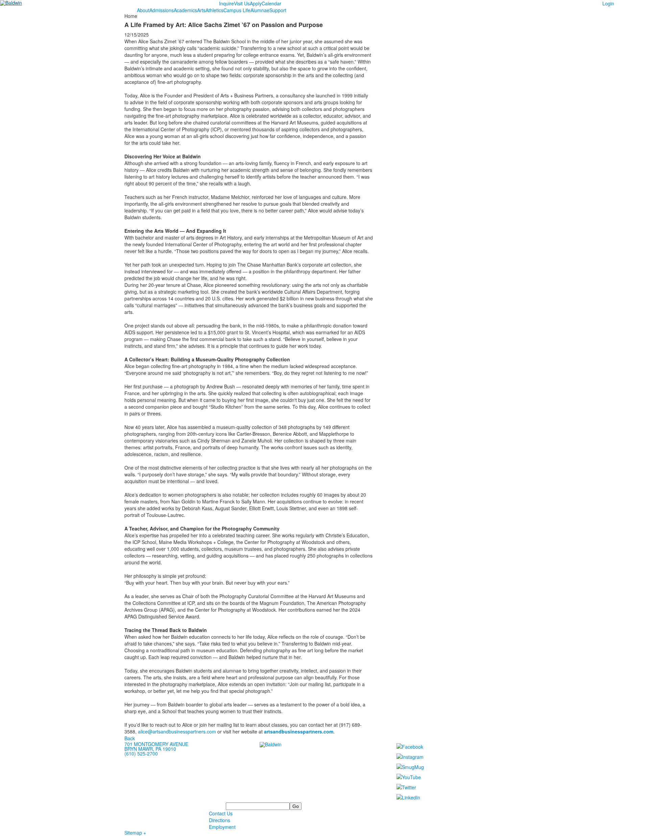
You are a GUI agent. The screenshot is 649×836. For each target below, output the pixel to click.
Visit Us (242, 3)
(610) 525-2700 (141, 753)
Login (608, 3)
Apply (256, 3)
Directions (219, 820)
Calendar (271, 3)
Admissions (161, 10)
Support (277, 10)
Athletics (214, 10)
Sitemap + (135, 832)
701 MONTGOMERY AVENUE (156, 744)
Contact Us (221, 813)
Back (129, 738)
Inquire (226, 3)
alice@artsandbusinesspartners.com (177, 731)
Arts (201, 10)
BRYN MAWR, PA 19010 (150, 748)
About (143, 10)
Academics (185, 10)
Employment (222, 826)
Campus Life (236, 10)
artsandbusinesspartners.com (298, 731)
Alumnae (259, 10)
